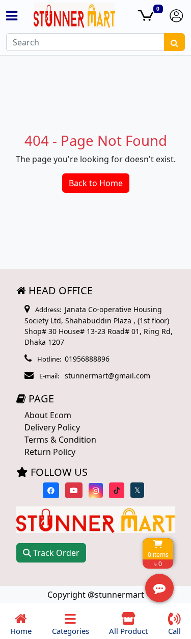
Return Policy (49, 451)
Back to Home (96, 183)
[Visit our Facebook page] (51, 490)
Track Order (55, 552)
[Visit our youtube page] (74, 490)
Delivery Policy (52, 427)
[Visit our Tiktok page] (116, 490)
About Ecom (47, 415)
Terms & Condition (60, 439)
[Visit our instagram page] (96, 490)
